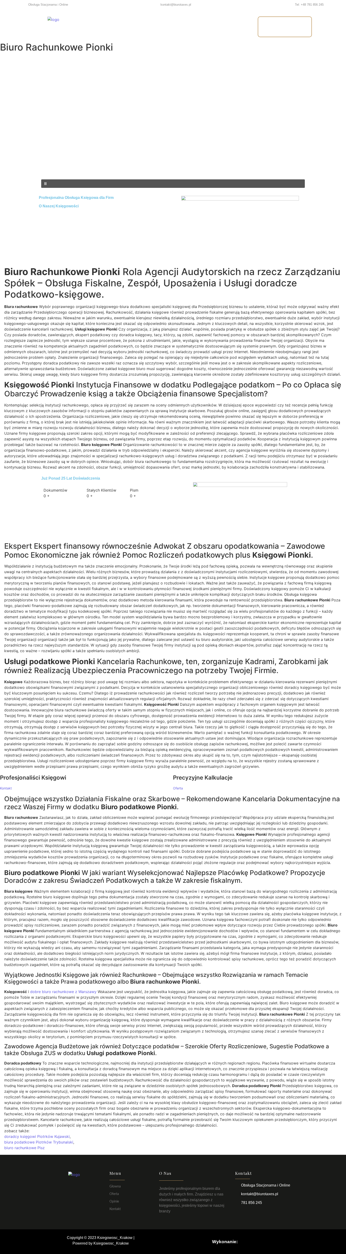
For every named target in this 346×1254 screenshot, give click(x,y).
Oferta (136, 27)
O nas (161, 27)
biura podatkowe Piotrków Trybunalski (38, 1142)
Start (112, 27)
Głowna (115, 1186)
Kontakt (215, 27)
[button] (173, 168)
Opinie (187, 27)
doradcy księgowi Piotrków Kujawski (37, 1136)
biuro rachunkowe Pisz (24, 1147)
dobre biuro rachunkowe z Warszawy (63, 991)
